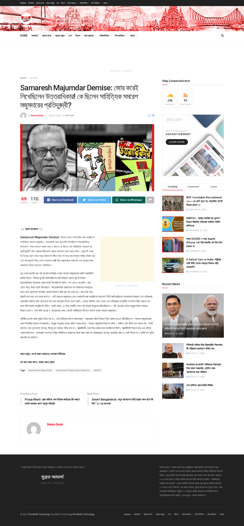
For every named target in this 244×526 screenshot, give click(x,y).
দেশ (57, 3)
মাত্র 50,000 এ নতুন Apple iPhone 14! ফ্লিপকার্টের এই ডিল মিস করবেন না (204, 242)
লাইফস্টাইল (84, 3)
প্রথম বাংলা (40, 3)
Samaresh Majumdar (40, 370)
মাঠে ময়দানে (71, 3)
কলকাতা (31, 3)
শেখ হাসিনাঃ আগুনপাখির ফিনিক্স (199, 385)
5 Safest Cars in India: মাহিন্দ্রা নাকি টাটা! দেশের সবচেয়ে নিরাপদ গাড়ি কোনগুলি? (203, 263)
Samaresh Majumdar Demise (72, 370)
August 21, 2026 (174, 333)
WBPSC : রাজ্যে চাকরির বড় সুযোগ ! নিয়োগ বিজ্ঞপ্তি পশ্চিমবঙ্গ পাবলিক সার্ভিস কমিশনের (203, 222)
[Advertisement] (159, 18)
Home (23, 3)
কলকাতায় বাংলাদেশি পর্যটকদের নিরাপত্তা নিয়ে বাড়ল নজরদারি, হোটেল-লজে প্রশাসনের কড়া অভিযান (203, 368)
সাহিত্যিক (97, 370)
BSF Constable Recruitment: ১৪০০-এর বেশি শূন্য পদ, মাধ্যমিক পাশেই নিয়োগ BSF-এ (204, 201)
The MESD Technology (39, 514)
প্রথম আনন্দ (50, 3)
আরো (105, 3)
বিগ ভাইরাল (95, 3)
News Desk (37, 115)
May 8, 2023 (55, 115)
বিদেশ (63, 3)
